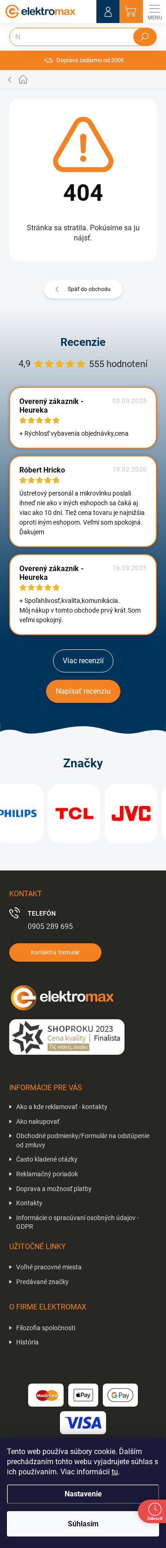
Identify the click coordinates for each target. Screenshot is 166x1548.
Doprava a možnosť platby (54, 1188)
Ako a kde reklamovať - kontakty (61, 1106)
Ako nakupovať (37, 1121)
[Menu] (154, 11)
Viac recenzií (83, 660)
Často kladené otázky (46, 1159)
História (27, 1342)
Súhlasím (83, 1523)
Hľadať (145, 37)
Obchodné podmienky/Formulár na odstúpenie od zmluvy (82, 1140)
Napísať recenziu (83, 691)
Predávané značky (42, 1281)
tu (115, 1471)
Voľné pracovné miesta (49, 1267)
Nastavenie (83, 1494)
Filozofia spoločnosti (45, 1328)
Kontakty (29, 1203)
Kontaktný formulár (55, 952)
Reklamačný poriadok (47, 1174)
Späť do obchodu (89, 289)
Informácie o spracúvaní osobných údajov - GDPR (77, 1222)
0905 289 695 (50, 926)
